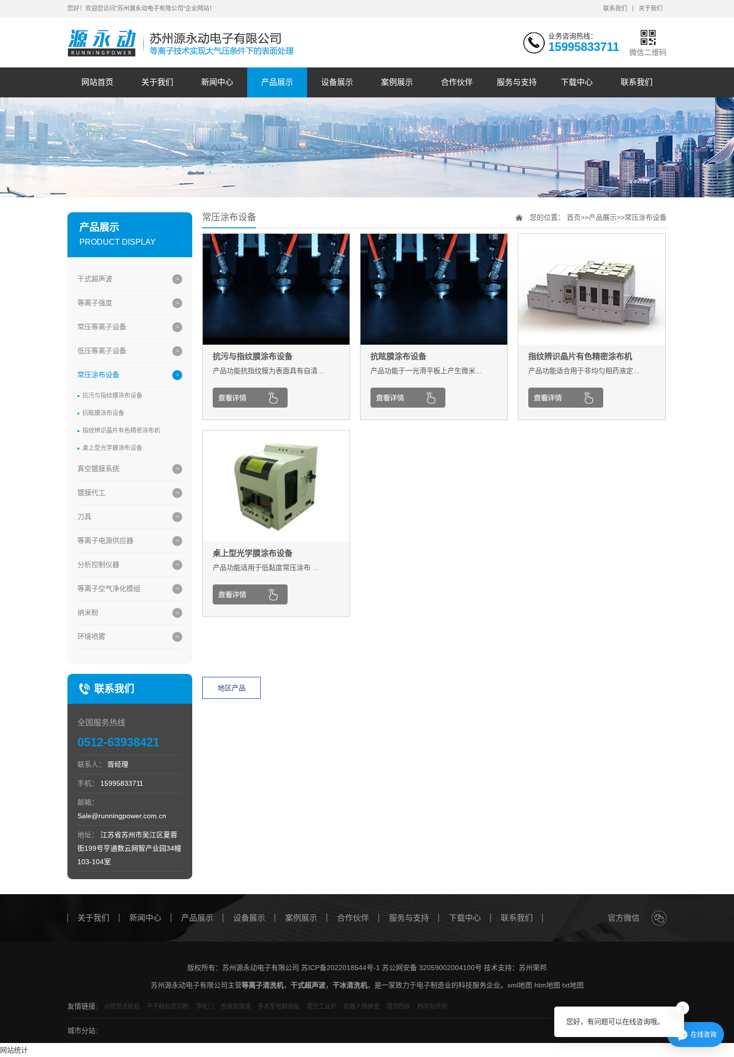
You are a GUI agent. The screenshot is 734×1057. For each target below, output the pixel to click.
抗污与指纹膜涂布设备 (112, 395)
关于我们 (651, 8)
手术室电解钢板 (279, 1006)
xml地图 (519, 985)
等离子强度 (94, 303)
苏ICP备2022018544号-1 (340, 968)
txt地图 (573, 985)
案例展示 (397, 82)
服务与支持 (517, 82)
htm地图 (547, 985)
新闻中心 (217, 82)
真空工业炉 (322, 1006)
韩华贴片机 (432, 1006)
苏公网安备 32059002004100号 (432, 968)
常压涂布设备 (98, 375)
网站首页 (97, 82)
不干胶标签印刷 (168, 1006)
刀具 (84, 517)
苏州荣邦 (533, 968)
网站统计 (14, 1050)
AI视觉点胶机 (122, 1006)
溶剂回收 (398, 1006)
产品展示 (277, 82)
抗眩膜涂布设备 (103, 413)
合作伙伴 (457, 82)
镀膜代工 (91, 493)
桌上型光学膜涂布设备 (112, 448)
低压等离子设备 (101, 351)
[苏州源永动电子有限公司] (183, 43)
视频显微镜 (236, 1006)
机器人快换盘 (361, 1006)
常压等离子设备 (101, 327)
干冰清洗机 (350, 985)
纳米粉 (87, 612)
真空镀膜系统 (98, 469)
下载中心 (577, 82)
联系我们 (615, 8)
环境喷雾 (91, 636)
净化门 (205, 1006)
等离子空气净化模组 (108, 588)
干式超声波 (94, 279)
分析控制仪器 (98, 564)
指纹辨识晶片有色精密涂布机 (121, 430)
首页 (574, 217)
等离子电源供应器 (105, 540)
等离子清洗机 (263, 985)
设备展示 (337, 82)
